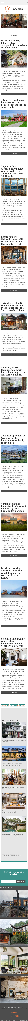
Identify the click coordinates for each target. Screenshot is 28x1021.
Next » (23, 705)
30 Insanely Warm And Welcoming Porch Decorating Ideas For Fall (11, 24)
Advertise (10, 1007)
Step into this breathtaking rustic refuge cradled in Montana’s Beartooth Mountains (12, 171)
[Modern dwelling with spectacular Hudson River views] (14, 903)
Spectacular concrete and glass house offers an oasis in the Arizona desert (13, 811)
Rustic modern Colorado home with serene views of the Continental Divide (12, 240)
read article (14, 94)
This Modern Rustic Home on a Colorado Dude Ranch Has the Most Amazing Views (12, 306)
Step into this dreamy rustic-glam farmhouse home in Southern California (13, 642)
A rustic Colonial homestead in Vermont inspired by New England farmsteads (13, 507)
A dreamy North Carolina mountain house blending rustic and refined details (13, 371)
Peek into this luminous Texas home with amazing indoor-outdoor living (12, 835)
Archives (16, 1007)
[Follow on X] (11, 1016)
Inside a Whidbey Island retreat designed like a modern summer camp (14, 44)
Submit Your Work (6, 1008)
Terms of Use (23, 1008)
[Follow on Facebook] (7, 1016)
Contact (22, 1007)
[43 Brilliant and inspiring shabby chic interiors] (14, 989)
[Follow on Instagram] (20, 1016)
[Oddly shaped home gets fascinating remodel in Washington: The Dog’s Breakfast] (14, 932)
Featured (4, 21)
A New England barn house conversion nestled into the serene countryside (13, 103)
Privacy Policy (15, 1008)
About (5, 1007)
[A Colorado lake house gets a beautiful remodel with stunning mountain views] (14, 960)
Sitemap (14, 1010)
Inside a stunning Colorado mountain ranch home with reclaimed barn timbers (12, 573)
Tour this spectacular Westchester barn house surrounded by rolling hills (13, 439)
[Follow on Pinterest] (16, 1016)
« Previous (4, 705)
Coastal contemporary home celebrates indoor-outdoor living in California (12, 764)
